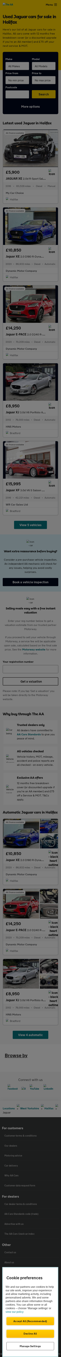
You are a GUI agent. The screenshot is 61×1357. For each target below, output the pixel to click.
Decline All (30, 1333)
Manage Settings (30, 1346)
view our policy (15, 1311)
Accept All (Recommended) (30, 1321)
